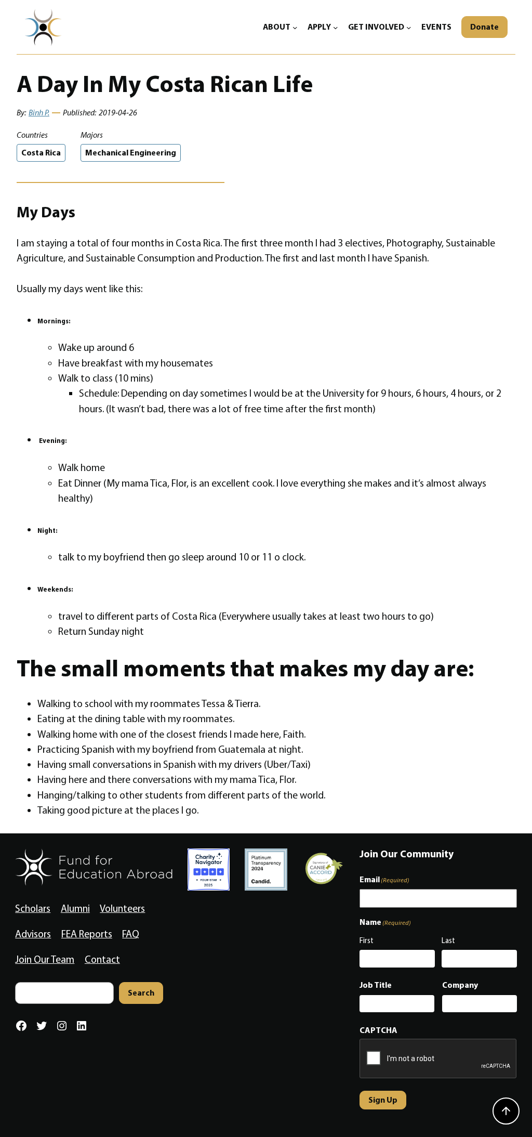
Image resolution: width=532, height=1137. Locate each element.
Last (448, 940)
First (367, 940)
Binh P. (39, 112)
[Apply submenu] (335, 27)
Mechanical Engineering (130, 152)
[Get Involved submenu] (408, 27)
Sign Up (382, 1099)
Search (141, 992)
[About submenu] (295, 27)
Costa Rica (41, 152)
